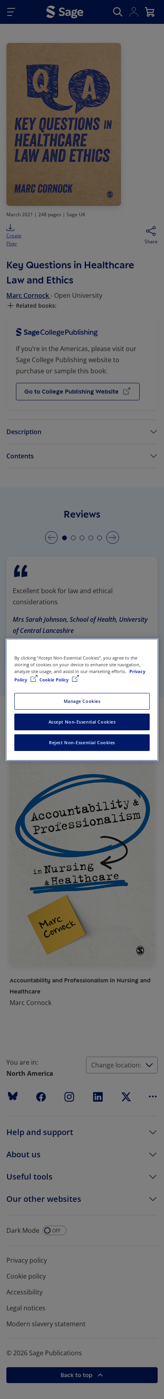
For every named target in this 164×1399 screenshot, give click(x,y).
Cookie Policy (54, 680)
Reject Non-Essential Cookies (82, 742)
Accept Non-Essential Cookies (82, 722)
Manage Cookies (82, 701)
